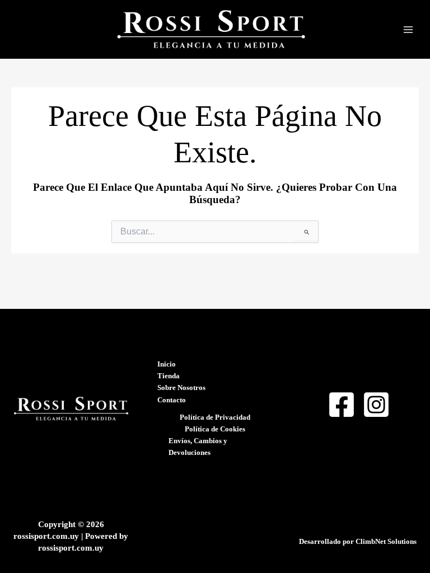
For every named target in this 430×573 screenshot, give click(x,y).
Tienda (168, 376)
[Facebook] (342, 405)
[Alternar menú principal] (408, 29)
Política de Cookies (215, 429)
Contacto (171, 400)
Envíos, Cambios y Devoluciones (198, 447)
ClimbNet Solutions (386, 542)
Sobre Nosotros (181, 388)
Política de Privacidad (215, 417)
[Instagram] (376, 405)
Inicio (166, 364)
